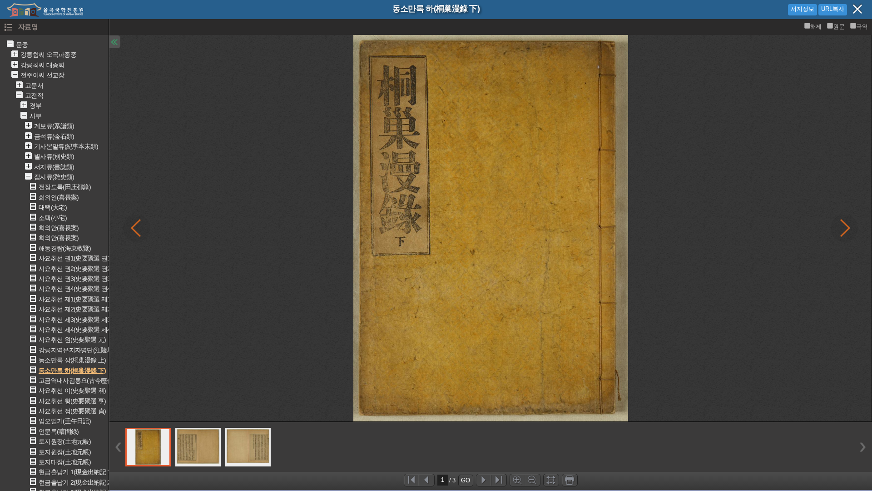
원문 (838, 26)
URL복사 (832, 8)
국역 (861, 26)
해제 (816, 26)
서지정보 (802, 8)
